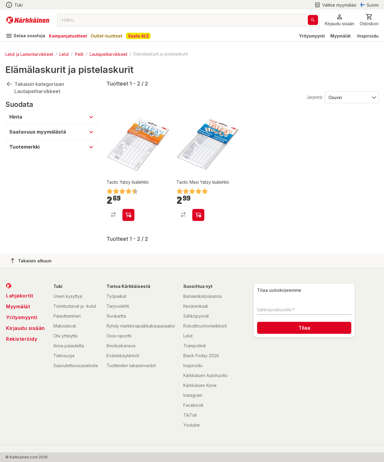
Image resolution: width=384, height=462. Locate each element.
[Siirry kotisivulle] (28, 20)
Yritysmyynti (312, 35)
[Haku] (313, 20)
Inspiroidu (368, 35)
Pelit (79, 53)
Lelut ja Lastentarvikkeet (29, 53)
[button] (335, 5)
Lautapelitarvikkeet (108, 53)
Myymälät (340, 35)
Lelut (64, 53)
